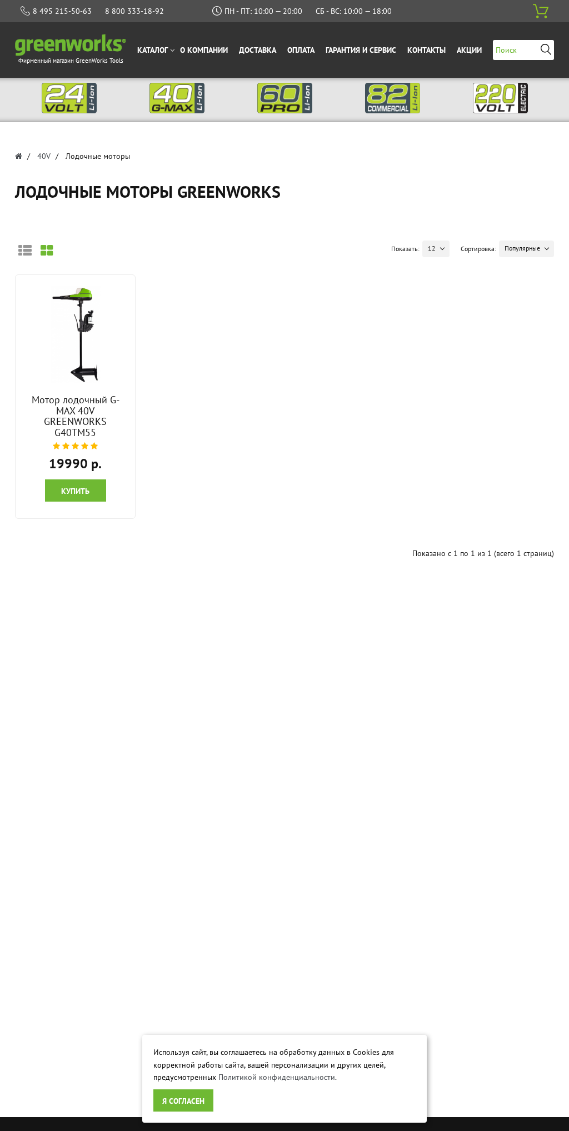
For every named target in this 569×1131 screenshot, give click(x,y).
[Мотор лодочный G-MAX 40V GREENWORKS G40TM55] (75, 334)
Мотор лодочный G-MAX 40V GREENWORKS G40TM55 (75, 416)
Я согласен (183, 1101)
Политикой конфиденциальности (276, 1077)
